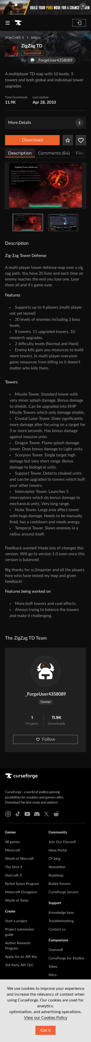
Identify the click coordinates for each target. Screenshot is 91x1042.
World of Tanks (17, 900)
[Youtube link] (27, 814)
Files (80, 153)
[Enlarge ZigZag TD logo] (11, 50)
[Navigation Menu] (7, 22)
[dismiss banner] (83, 6)
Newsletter (57, 867)
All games (12, 842)
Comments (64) (54, 153)
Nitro (53, 975)
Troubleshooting (61, 921)
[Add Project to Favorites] (68, 140)
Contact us (57, 929)
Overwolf (56, 950)
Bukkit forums (60, 884)
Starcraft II (13, 875)
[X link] (46, 814)
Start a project (16, 921)
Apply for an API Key (21, 957)
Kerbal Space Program (22, 884)
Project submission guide (19, 932)
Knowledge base (61, 913)
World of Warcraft (19, 859)
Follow (48, 739)
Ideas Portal (58, 850)
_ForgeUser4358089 (45, 694)
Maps (36, 37)
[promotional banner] (45, 7)
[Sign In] (79, 23)
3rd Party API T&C (19, 965)
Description (20, 153)
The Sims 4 (13, 867)
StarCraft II (14, 37)
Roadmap (56, 875)
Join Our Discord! (62, 842)
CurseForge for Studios (66, 958)
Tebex (53, 967)
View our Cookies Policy (45, 1018)
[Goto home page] (18, 23)
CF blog (54, 859)
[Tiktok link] (18, 814)
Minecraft (12, 850)
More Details (19, 123)
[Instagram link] (8, 814)
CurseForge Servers (63, 892)
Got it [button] (45, 1030)
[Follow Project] (81, 140)
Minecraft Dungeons (21, 892)
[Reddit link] (56, 814)
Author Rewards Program (17, 945)
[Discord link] (37, 814)
